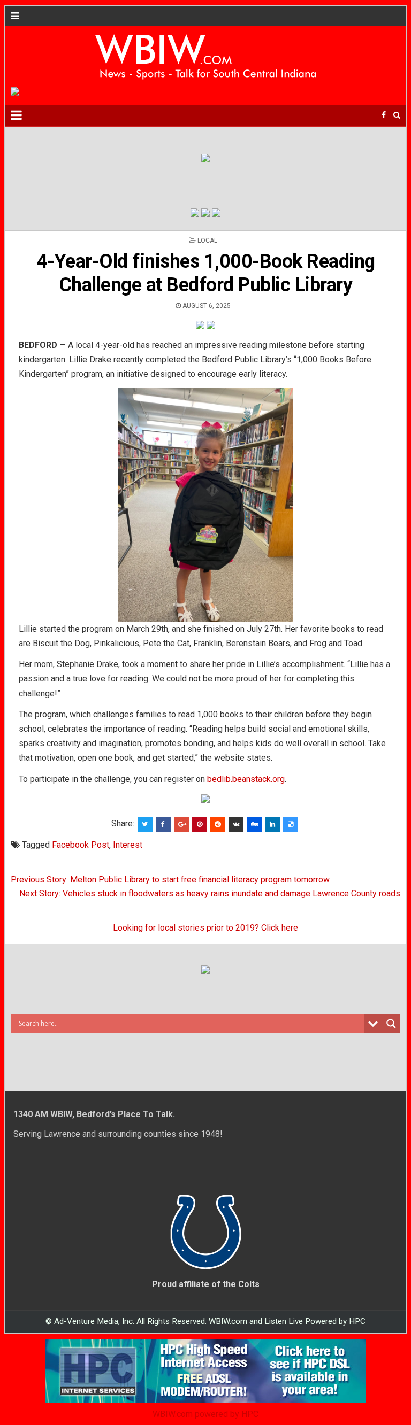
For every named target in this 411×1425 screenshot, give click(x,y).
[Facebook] (384, 115)
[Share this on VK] (236, 824)
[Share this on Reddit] (217, 824)
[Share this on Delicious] (290, 824)
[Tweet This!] (145, 824)
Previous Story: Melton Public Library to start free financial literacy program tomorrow (170, 879)
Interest (127, 845)
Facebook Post (80, 845)
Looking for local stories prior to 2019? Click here (205, 928)
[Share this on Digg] (254, 824)
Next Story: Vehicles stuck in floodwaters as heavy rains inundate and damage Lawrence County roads (209, 893)
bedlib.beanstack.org (246, 779)
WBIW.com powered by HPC (205, 1414)
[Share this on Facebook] (163, 824)
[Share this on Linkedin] (272, 824)
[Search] (396, 115)
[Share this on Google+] (181, 824)
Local (207, 240)
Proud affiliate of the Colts (206, 1284)
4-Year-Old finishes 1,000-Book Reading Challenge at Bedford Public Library (205, 273)
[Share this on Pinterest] (199, 824)
